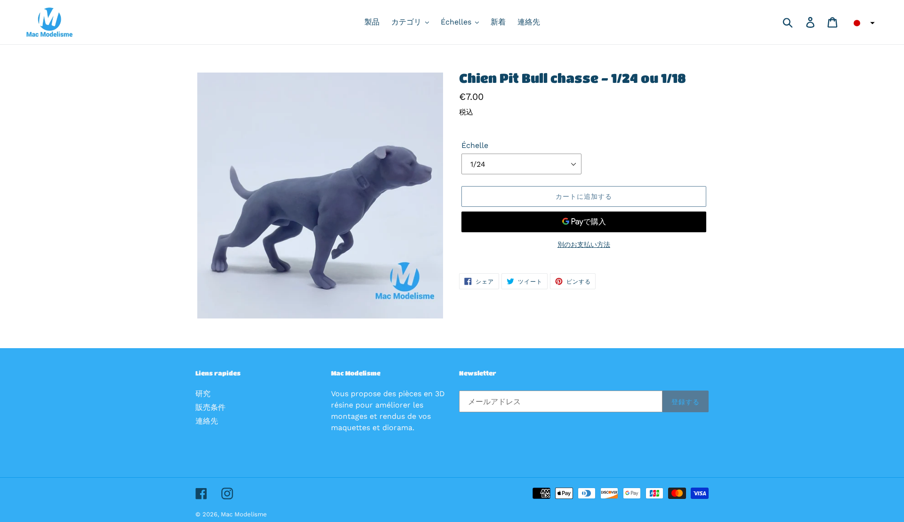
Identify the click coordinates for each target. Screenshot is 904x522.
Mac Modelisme (244, 514)
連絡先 (206, 420)
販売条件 (210, 407)
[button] (861, 23)
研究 (202, 393)
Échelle (474, 145)
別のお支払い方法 (583, 244)
